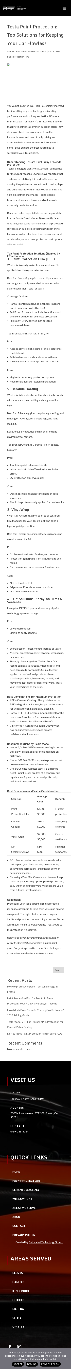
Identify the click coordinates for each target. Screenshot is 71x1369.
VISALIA (18, 1327)
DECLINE (31, 1364)
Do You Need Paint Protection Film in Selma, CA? (34, 1033)
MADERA (18, 1309)
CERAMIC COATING (25, 1190)
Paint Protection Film (18, 56)
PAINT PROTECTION (26, 1181)
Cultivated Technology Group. (46, 1242)
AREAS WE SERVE (24, 1208)
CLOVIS (17, 1273)
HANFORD (18, 1282)
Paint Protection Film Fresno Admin (28, 51)
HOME (16, 1172)
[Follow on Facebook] (9, 1347)
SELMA (16, 1318)
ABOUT (17, 1217)
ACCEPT (18, 1364)
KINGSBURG (20, 1291)
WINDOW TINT (22, 1199)
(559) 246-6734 (19, 1131)
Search (58, 970)
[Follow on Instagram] (19, 1347)
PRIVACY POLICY (23, 1235)
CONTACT (18, 1226)
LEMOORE (18, 1300)
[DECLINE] (67, 1358)
